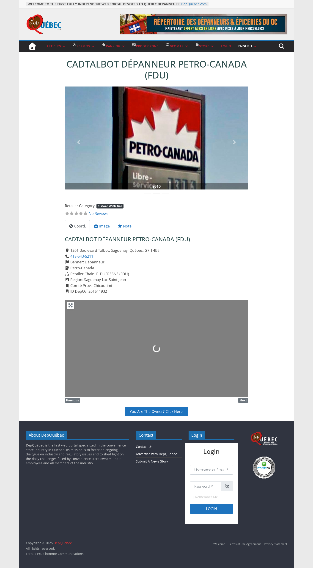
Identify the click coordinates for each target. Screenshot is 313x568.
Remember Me (206, 497)
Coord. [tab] (80, 226)
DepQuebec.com (194, 4)
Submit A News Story (152, 461)
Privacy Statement (275, 544)
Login (211, 508)
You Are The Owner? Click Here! (157, 411)
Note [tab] (127, 226)
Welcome (219, 544)
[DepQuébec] (32, 46)
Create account (199, 517)
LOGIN (226, 46)
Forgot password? (222, 517)
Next (243, 400)
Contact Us (144, 446)
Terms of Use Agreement (244, 544)
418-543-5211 (81, 256)
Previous (72, 400)
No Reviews (98, 213)
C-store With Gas (110, 206)
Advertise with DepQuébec (156, 454)
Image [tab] (104, 226)
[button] (78, 142)
